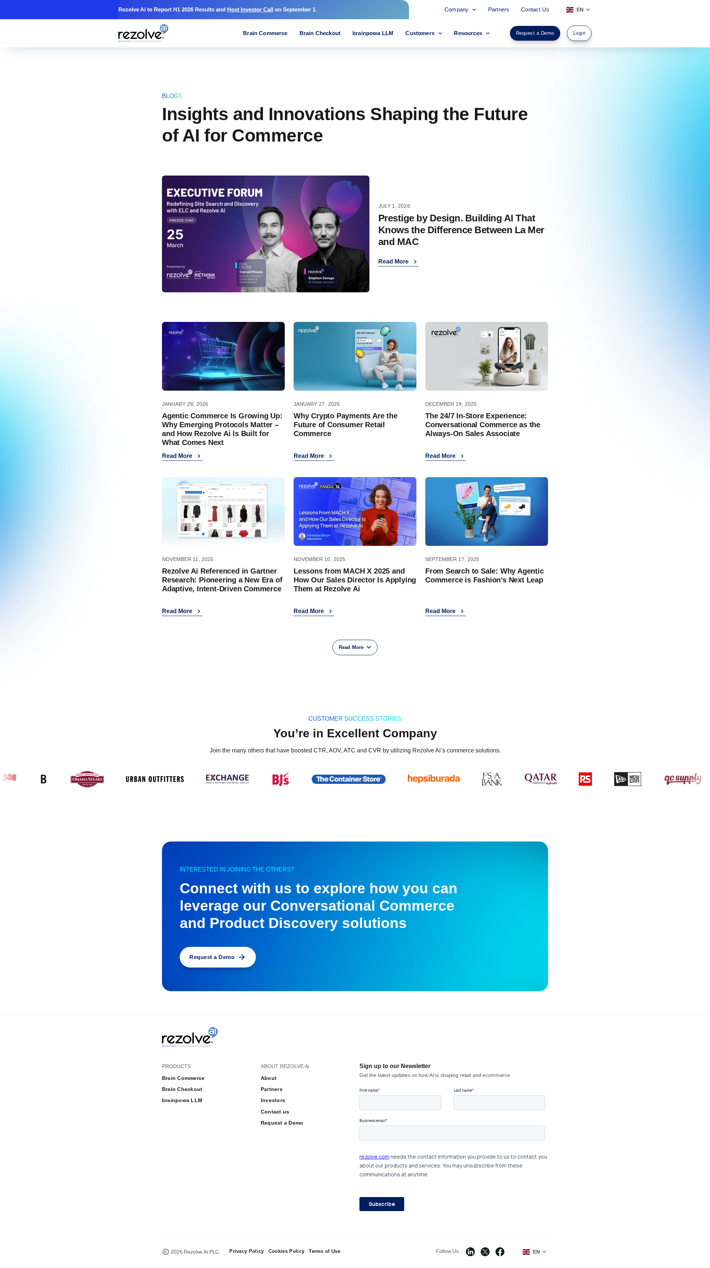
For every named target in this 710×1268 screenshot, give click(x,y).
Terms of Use (324, 1251)
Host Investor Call (250, 9)
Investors (273, 1100)
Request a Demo (282, 1123)
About (269, 1078)
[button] (355, 647)
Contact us (275, 1112)
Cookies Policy (286, 1251)
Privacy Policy (246, 1251)
